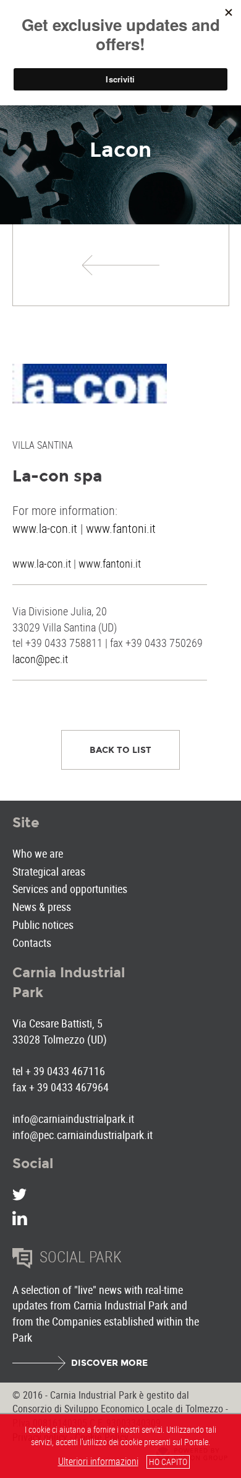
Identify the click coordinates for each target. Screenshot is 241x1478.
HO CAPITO (168, 1461)
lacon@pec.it (40, 658)
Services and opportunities (69, 888)
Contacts (31, 942)
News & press (41, 906)
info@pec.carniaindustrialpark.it (82, 1134)
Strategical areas (48, 871)
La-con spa (57, 476)
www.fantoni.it (121, 528)
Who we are (37, 853)
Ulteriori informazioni (98, 1461)
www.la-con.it (44, 528)
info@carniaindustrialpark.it (73, 1118)
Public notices (43, 924)
